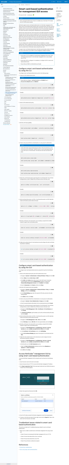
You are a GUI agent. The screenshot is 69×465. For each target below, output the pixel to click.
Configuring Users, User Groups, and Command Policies (10, 78)
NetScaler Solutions (6, 11)
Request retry (6, 118)
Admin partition (6, 29)
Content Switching (6, 43)
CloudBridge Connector (8, 115)
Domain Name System (7, 46)
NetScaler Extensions (7, 61)
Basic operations (7, 73)
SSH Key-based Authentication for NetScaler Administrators (10, 88)
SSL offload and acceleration (8, 65)
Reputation (5, 64)
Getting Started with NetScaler (8, 10)
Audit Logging (6, 109)
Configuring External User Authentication (9, 85)
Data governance (6, 17)
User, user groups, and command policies (28, 449)
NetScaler (22, 4)
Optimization (5, 62)
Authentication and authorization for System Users (10, 75)
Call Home (6, 112)
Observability (5, 58)
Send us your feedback (58, 29)
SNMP (5, 107)
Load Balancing (6, 55)
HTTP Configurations (8, 98)
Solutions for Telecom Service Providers (8, 24)
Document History (6, 124)
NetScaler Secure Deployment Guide (59, 35)
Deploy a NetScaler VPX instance (9, 14)
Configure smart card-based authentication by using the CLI (59, 15)
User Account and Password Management (10, 80)
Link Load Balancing (6, 53)
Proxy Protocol (6, 104)
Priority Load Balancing (7, 59)
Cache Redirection (6, 40)
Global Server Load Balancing (8, 52)
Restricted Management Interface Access (9, 95)
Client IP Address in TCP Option (9, 106)
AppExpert (5, 31)
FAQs (4, 25)
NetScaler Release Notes (7, 8)
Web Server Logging (7, 110)
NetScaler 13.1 (27, 4)
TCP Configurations (7, 97)
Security (4, 70)
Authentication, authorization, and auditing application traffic (9, 28)
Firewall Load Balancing (7, 50)
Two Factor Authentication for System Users (10, 90)
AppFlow (4, 32)
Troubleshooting (7, 121)
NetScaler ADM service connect (8, 19)
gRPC (5, 101)
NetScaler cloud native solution (8, 13)
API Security (5, 34)
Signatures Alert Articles (7, 37)
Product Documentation (15, 1)
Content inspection (6, 67)
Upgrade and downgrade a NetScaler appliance (9, 21)
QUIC (5, 103)
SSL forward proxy (6, 68)
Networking (5, 56)
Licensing (5, 16)
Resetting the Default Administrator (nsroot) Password (10, 83)
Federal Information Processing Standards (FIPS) (8, 48)
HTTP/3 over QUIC (7, 100)
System (4, 71)
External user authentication (26, 447)
